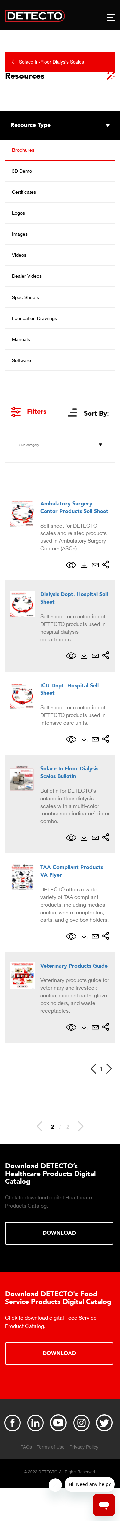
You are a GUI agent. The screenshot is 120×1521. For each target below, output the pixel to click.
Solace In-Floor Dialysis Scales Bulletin (69, 772)
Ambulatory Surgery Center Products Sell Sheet (74, 507)
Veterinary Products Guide (74, 966)
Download (59, 1233)
